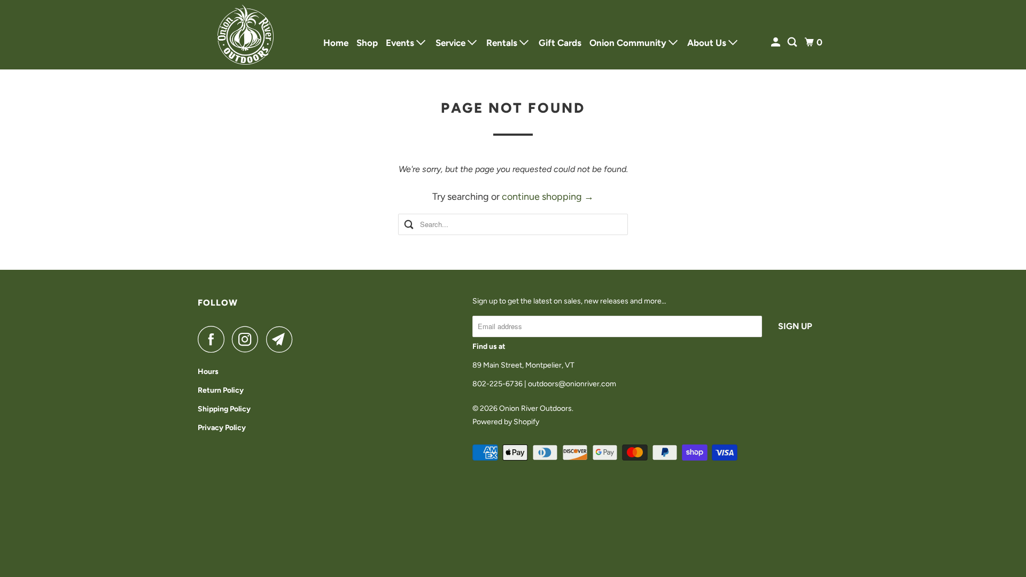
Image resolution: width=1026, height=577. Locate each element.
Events (401, 42)
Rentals (502, 42)
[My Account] (776, 42)
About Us (707, 42)
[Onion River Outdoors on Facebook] (214, 339)
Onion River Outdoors (535, 408)
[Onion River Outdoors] (246, 34)
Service (452, 42)
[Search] (793, 42)
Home (335, 42)
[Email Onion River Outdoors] (282, 339)
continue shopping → (548, 196)
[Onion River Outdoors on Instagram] (248, 339)
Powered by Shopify (505, 421)
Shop (367, 42)
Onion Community (629, 42)
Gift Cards (560, 42)
